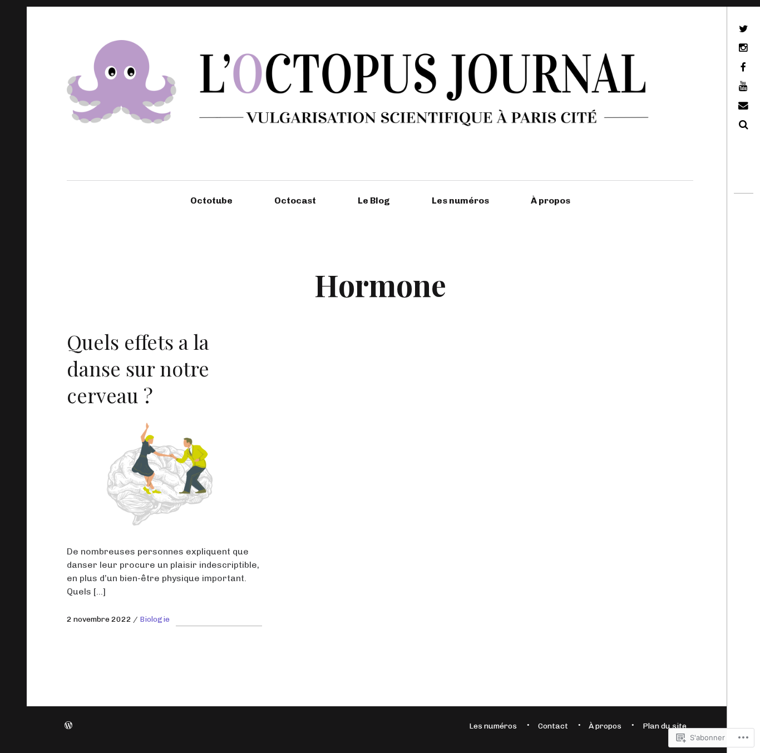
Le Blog (374, 200)
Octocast (295, 200)
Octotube (211, 200)
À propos (550, 200)
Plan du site (665, 726)
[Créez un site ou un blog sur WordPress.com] (68, 726)
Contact (553, 726)
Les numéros (460, 200)
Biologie (155, 619)
